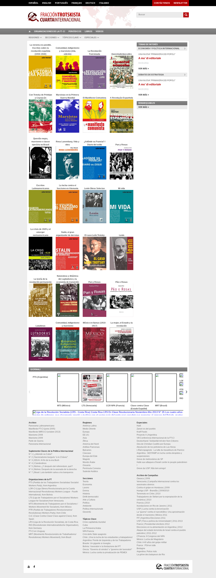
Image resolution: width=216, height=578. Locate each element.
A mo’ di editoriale (149, 58)
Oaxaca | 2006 (143, 478)
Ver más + (143, 68)
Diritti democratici (91, 497)
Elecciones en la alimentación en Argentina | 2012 (160, 527)
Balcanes (87, 450)
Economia (87, 484)
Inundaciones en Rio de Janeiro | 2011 (154, 506)
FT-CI (108, 17)
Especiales (90, 37)
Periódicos (75, 31)
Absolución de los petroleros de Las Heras (156, 447)
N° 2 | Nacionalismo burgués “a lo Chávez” (48, 457)
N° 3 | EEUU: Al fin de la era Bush (44, 460)
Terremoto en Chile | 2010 (148, 493)
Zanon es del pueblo (146, 429)
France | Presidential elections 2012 (153, 524)
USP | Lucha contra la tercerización (153, 509)
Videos (99, 31)
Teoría (85, 481)
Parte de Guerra (36, 441)
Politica (86, 503)
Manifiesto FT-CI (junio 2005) (42, 429)
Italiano (104, 3)
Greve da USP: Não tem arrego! (151, 468)
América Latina (90, 426)
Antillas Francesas (91, 447)
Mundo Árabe (89, 462)
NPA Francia (88, 531)
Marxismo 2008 (36, 435)
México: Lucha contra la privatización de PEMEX (105, 552)
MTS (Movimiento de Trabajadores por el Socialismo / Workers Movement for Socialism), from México (53, 505)
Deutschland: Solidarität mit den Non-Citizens (157, 441)
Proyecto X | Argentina (147, 435)
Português (61, 3)
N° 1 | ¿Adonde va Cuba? (40, 454)
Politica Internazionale (93, 509)
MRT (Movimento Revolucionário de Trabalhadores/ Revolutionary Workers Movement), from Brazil (52, 535)
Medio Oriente (89, 429)
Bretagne (141, 548)
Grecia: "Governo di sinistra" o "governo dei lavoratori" (107, 549)
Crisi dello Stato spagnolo (94, 534)
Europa (86, 432)
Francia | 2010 (143, 503)
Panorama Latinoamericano (41, 426)
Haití (139, 426)
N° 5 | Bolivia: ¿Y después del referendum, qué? (51, 466)
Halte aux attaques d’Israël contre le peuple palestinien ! (162, 463)
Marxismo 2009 (36, 438)
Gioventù (87, 512)
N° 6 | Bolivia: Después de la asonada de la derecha (53, 469)
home (29, 31)
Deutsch (90, 3)
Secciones (51, 37)
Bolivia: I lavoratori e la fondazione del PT (102, 546)
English (46, 3)
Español (33, 3)
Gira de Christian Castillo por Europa (153, 444)
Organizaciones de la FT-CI (49, 31)
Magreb (86, 459)
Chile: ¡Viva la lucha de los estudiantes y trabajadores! (107, 537)
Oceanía (86, 465)
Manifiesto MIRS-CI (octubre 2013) (44, 432)
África (85, 441)
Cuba (85, 525)
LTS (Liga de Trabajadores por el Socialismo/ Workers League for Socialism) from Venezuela (53, 499)
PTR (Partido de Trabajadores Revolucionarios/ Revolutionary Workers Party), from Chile (50, 511)
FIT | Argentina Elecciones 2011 (151, 518)
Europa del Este (90, 456)
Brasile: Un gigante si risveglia (97, 543)
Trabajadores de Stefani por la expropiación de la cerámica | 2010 (159, 498)
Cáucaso (87, 453)
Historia (86, 493)
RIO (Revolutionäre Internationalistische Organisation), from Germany (54, 526)
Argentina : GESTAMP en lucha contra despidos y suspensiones (159, 454)
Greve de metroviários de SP (150, 459)
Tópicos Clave (70, 37)
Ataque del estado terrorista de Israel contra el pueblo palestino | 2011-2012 (161, 531)
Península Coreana (92, 468)
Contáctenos (162, 3)
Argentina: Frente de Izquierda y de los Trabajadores (107, 540)
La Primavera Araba (92, 528)
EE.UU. (86, 435)
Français (77, 3)
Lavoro (86, 487)
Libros (88, 31)
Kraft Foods (142, 432)
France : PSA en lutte (146, 545)
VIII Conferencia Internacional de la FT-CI (155, 438)
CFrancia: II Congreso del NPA (151, 536)
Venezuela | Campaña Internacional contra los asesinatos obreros (158, 483)
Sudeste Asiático (90, 471)
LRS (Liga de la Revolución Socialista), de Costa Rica (53, 522)
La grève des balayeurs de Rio (151, 554)
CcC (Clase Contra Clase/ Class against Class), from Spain (53, 517)
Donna (86, 490)
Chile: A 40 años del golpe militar (152, 542)
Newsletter (180, 3)
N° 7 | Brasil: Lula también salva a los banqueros (51, 472)
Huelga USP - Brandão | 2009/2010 (153, 490)
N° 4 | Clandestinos (37, 463)
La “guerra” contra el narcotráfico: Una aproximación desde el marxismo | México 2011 (161, 513)
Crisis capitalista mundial (94, 522)
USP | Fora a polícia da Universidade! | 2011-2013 (160, 521)
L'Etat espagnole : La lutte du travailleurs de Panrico (160, 450)
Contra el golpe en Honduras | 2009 (153, 487)
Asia (85, 438)
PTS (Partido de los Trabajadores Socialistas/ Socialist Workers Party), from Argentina (53, 484)
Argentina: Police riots (147, 551)
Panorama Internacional (40, 444)
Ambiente (87, 506)
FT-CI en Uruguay (37, 531)
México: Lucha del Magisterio (150, 539)
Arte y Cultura (89, 500)
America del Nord (91, 444)
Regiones (34, 37)
